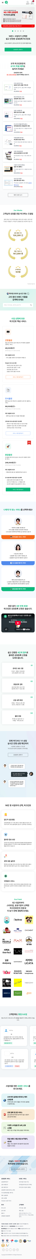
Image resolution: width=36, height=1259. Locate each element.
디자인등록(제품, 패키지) (7, 1192)
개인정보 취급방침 (4, 1223)
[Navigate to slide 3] (18, 31)
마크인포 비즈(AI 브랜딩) (25, 1187)
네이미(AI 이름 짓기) (24, 1182)
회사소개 (3, 1208)
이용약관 (10, 1223)
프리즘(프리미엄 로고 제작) (25, 1184)
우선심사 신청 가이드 (6, 1200)
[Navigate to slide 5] (23, 31)
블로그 (2, 1213)
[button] (31, 305)
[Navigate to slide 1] (12, 31)
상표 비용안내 (4, 1184)
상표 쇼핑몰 (4, 1198)
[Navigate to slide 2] (15, 31)
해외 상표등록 (4, 1195)
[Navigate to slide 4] (20, 31)
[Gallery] (18, 20)
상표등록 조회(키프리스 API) (8, 1190)
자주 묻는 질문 (22, 1208)
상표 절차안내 (4, 1187)
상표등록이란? (4, 1182)
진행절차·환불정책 (5, 1216)
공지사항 (3, 1210)
